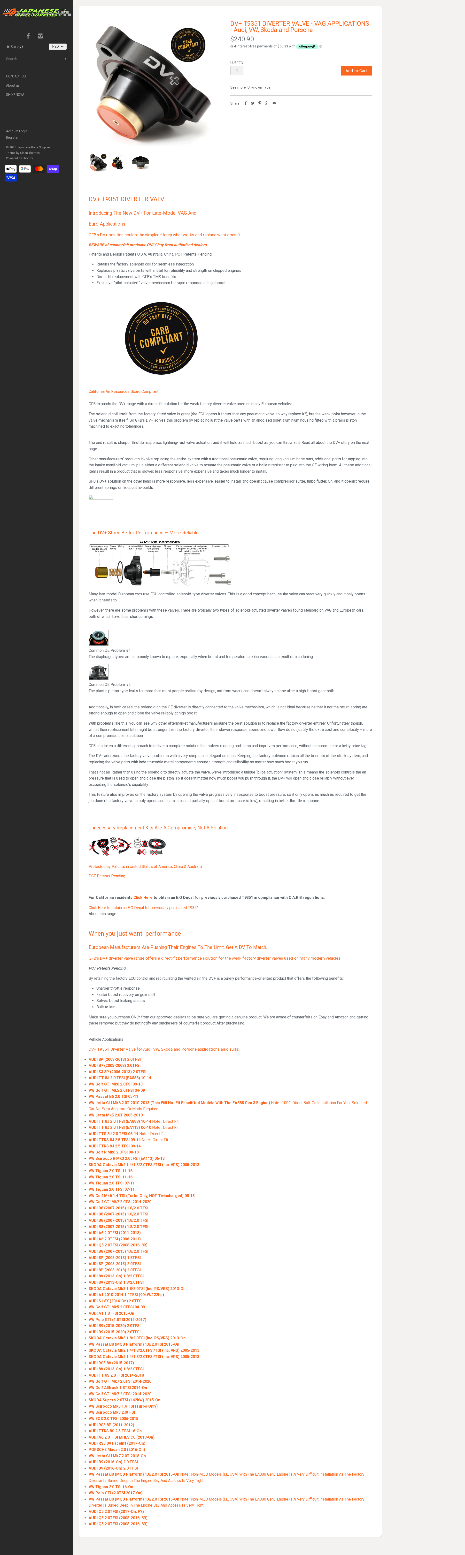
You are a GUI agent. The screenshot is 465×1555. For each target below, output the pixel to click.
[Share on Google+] (267, 103)
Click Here (143, 897)
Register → (14, 137)
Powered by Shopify (19, 158)
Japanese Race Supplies (34, 147)
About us (13, 85)
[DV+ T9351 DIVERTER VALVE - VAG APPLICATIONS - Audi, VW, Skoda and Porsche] (152, 84)
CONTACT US (16, 76)
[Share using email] (274, 103)
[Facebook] (28, 36)
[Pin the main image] (260, 103)
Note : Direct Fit (133, 1121)
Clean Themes (30, 153)
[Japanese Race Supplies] (36, 4)
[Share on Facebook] (245, 103)
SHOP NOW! (15, 95)
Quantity (236, 62)
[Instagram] (40, 36)
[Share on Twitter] (253, 103)
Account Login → (18, 131)
